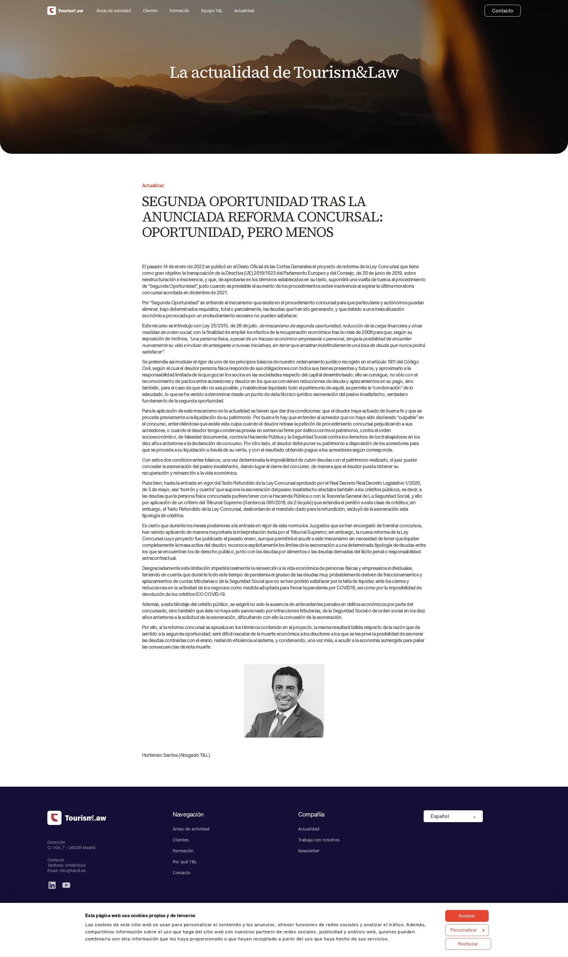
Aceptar (467, 915)
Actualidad (244, 10)
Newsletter (309, 850)
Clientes (150, 10)
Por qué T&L (185, 861)
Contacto (502, 10)
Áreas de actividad (113, 10)
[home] (65, 10)
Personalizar (463, 930)
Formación (179, 10)
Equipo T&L (211, 10)
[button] (453, 816)
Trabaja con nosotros (319, 840)
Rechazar (468, 943)
